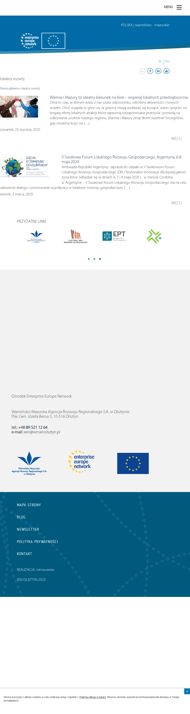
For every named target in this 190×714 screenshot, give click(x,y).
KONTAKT (24, 554)
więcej (176, 138)
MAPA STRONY (29, 505)
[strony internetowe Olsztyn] (45, 570)
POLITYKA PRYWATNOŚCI (37, 542)
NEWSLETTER (28, 529)
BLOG (21, 517)
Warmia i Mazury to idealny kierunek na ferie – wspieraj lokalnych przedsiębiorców (119, 98)
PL (160, 62)
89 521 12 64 (37, 428)
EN (167, 62)
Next (105, 259)
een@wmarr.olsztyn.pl (42, 432)
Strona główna (9, 88)
